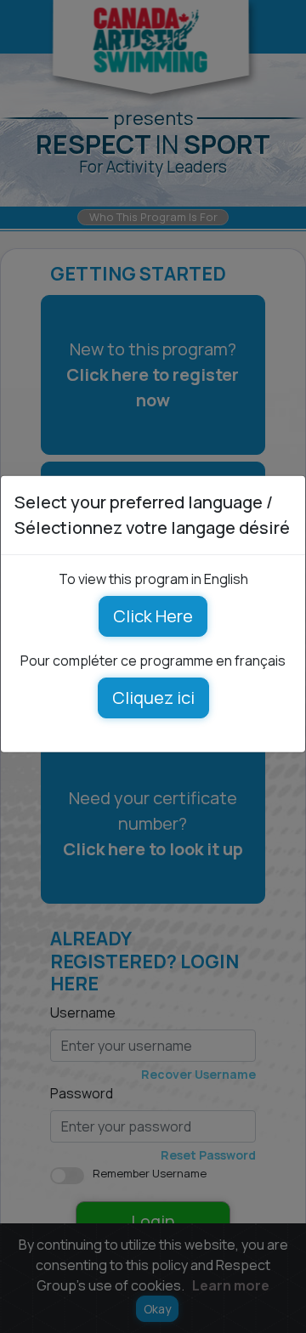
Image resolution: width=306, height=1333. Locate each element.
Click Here (153, 615)
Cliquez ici (153, 696)
